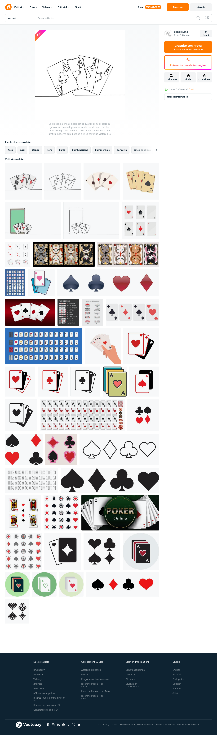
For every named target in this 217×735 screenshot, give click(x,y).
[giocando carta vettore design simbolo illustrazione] (141, 346)
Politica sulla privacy (165, 724)
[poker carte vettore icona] (115, 382)
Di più (78, 7)
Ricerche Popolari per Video (92, 697)
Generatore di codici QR (46, 709)
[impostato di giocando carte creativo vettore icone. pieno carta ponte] (43, 346)
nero (49, 149)
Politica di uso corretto (188, 724)
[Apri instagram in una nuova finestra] (53, 724)
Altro (175, 693)
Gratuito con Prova (188, 47)
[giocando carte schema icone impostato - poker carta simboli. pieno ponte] (31, 480)
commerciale (102, 149)
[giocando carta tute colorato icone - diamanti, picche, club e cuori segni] (23, 551)
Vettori (18, 7)
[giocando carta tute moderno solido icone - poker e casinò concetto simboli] (61, 512)
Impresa (37, 683)
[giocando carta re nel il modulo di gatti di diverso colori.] (128, 254)
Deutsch (177, 683)
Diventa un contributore (132, 685)
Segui (206, 35)
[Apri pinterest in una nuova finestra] (63, 724)
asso (10, 149)
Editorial (62, 7)
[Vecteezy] (8, 7)
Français (177, 688)
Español (177, 674)
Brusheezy (39, 669)
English (177, 669)
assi (22, 149)
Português (178, 679)
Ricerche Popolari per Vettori (92, 685)
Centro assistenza (135, 669)
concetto (122, 149)
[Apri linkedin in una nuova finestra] (58, 724)
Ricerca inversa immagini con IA (49, 699)
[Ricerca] (198, 18)
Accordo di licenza (91, 669)
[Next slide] (154, 150)
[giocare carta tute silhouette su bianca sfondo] (24, 449)
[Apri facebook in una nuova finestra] (48, 724)
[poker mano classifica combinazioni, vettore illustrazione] (68, 312)
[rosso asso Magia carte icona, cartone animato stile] (41, 282)
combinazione (80, 149)
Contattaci (131, 674)
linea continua (142, 149)
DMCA (84, 674)
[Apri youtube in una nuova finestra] (79, 724)
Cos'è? (191, 89)
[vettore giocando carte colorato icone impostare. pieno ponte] (15, 282)
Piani (140, 7)
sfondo (36, 149)
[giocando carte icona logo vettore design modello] (17, 254)
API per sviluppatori (44, 693)
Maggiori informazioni (178, 96)
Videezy (37, 679)
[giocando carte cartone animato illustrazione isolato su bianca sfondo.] (132, 312)
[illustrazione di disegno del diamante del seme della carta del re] (23, 512)
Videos (46, 7)
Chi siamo (131, 679)
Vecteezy (38, 674)
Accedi (201, 7)
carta (62, 149)
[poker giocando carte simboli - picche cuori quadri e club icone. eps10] (61, 449)
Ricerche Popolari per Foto (95, 691)
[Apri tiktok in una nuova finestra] (68, 724)
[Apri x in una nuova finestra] (73, 724)
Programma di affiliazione (95, 679)
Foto (32, 7)
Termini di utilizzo (144, 724)
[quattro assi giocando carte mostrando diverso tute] (102, 181)
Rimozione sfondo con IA (46, 705)
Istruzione (38, 688)
